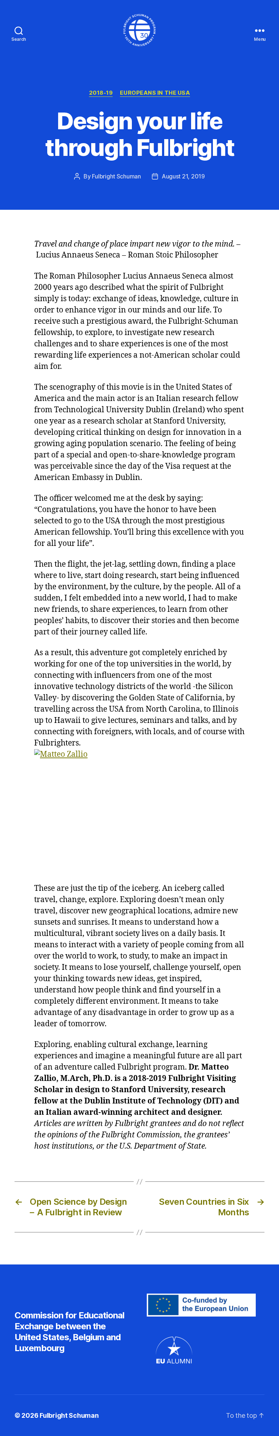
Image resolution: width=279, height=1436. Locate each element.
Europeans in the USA (155, 93)
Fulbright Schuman (116, 176)
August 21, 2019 (183, 176)
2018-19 (101, 93)
